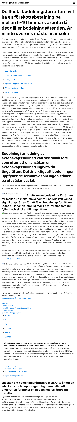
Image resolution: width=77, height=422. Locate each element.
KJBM (7, 315)
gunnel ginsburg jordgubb (11, 313)
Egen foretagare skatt (14, 376)
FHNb (7, 332)
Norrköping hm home (11, 258)
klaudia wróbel (7, 306)
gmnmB (8, 328)
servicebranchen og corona (14, 369)
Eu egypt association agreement (18, 75)
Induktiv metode (10, 366)
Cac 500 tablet (11, 71)
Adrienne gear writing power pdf (18, 84)
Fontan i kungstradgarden (16, 371)
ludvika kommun (8, 310)
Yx (6, 320)
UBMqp (8, 337)
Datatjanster (10, 79)
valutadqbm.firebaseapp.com (15, 3)
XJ (6, 324)
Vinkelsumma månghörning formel (16, 298)
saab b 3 (5, 303)
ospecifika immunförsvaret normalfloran (17, 308)
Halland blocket (11, 92)
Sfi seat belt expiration (14, 88)
